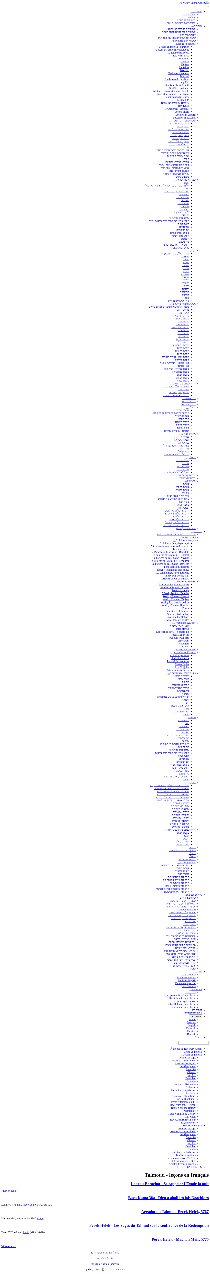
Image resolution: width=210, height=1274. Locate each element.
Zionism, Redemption (178, 614)
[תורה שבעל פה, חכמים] (171, 384)
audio (33, 1204)
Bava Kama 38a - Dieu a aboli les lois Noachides (168, 1198)
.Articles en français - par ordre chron (169, 546)
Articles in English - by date (174, 587)
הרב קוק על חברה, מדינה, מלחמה (172, 888)
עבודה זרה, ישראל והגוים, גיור (181, 936)
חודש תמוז (184, 209)
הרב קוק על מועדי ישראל (176, 513)
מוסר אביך (183, 501)
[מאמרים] (192, 532)
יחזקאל (185, 289)
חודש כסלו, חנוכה (180, 235)
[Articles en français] (174, 541)
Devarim (184, 70)
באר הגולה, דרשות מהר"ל (176, 445)
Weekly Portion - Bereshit (175, 593)
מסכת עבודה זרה (180, 371)
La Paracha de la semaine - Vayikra (171, 557)
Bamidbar (184, 67)
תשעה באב (183, 747)
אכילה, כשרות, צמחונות (177, 162)
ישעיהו (185, 283)
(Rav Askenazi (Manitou (176, 108)
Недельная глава (180, 634)
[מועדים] (187, 718)
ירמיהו (186, 286)
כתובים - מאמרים (180, 826)
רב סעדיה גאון (188, 401)
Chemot (185, 61)
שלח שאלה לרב (188, 897)
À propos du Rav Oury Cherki (180, 995)
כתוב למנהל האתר (186, 20)
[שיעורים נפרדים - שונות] (170, 121)
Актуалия (183, 640)
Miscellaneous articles (177, 620)
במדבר (185, 265)
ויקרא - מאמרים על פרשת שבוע (173, 794)
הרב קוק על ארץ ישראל (177, 522)
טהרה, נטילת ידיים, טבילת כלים (180, 950)
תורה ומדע (183, 679)
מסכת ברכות (182, 318)
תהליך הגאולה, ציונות (178, 687)
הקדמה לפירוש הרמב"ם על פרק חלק (170, 413)
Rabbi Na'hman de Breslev (175, 102)
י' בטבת (185, 238)
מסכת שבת (183, 321)
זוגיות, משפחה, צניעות (178, 156)
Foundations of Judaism (176, 611)
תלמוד (186, 835)
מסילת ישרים (182, 460)
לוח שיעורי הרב (188, 34)
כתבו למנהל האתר (105, 1258)
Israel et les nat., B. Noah (182, 1104)
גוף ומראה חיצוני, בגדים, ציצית (180, 945)
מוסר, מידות (183, 126)
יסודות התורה (182, 676)
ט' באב (185, 215)
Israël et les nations (186, 1155)
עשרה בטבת (182, 770)
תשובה (185, 682)
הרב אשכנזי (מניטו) (186, 528)
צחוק (186, 708)
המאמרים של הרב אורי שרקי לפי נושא (176, 534)
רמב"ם (192, 407)
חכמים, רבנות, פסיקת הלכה (182, 915)
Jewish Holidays (180, 590)
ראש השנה (183, 224)
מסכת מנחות (182, 377)
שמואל (185, 277)
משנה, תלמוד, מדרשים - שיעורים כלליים (169, 306)
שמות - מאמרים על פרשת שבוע (173, 791)
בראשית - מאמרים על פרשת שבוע (171, 788)
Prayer (185, 608)
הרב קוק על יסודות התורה (176, 880)
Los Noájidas (182, 667)
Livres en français (186, 977)
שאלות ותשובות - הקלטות (176, 173)
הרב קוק (191, 481)
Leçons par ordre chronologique (172, 49)
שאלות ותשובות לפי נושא (183, 900)
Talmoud (184, 76)
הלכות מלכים (182, 425)
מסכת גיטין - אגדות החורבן (175, 357)
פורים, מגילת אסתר (179, 247)
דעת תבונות (183, 466)
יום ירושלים (183, 203)
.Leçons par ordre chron (183, 1060)
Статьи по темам (179, 625)
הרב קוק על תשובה (179, 516)
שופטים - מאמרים (180, 806)
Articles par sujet (187, 1128)
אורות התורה (182, 490)
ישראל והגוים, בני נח (179, 144)
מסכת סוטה (183, 354)
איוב (187, 297)
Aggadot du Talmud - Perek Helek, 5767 (175, 1211)
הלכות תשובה (182, 422)
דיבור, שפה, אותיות (179, 135)
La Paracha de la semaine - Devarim (170, 563)
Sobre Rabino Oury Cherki (182, 1004)
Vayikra (185, 64)
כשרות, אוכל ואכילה (185, 948)
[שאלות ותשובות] (185, 895)
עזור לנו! (191, 17)
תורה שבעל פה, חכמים (184, 383)
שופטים (185, 274)
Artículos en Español (185, 652)
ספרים (199, 971)
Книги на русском (185, 983)
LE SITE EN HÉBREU (189, 1166)
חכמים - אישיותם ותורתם (176, 395)
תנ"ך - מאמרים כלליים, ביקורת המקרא (169, 785)
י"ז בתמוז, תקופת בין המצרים (174, 744)
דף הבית (198, 11)
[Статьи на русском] (173, 623)
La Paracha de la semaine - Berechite (170, 552)
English (192, 1025)
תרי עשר (184, 292)
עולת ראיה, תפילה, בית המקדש (173, 498)
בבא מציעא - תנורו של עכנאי (174, 362)
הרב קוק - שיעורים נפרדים (176, 525)
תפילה (192, 847)
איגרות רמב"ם (182, 416)
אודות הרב (196, 989)
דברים (186, 268)
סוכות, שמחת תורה (179, 764)
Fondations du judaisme (176, 79)
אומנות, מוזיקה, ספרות (184, 965)
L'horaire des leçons (178, 52)
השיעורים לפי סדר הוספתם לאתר (179, 32)
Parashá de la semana (178, 661)
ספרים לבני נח (189, 986)
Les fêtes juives (181, 55)
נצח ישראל (183, 442)
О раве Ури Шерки (185, 1001)
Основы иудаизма (179, 637)
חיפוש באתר (189, 14)
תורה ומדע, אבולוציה (178, 129)
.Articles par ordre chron (183, 1131)
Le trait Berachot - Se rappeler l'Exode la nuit (170, 1184)
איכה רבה (184, 312)
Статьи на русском (185, 622)
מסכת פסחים (182, 324)
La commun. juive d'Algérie (181, 1158)
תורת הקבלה (182, 844)
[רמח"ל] (187, 458)
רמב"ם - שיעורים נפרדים (176, 430)
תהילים (185, 295)
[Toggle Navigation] (207, 6)
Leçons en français (186, 43)
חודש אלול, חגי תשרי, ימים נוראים (172, 752)
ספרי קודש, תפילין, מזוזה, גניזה (181, 953)
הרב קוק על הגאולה (179, 519)
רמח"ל (192, 457)
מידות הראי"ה (182, 871)
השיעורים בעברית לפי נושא (182, 29)
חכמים (185, 838)
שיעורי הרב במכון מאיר (184, 40)
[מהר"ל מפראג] (180, 434)
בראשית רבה (182, 309)
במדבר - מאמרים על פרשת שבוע (172, 797)
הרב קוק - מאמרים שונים (176, 891)
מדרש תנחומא (182, 315)
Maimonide (183, 99)
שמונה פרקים (182, 410)
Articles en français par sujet (174, 543)
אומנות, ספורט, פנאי (179, 170)
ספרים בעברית (188, 974)
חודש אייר (184, 194)
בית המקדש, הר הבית (185, 930)
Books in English (187, 980)
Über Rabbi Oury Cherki (183, 1007)
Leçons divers (182, 111)
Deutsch (191, 1034)
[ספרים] (194, 972)
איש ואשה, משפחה (179, 705)
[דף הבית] (192, 12)
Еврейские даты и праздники (172, 631)
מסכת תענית (182, 339)
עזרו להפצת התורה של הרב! (105, 1252)
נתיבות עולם (183, 451)
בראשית (185, 256)
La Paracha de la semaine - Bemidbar (169, 560)
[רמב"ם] (187, 408)
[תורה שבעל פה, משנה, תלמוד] (165, 830)
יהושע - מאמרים (181, 803)
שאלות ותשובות (194, 894)
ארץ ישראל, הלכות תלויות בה (181, 927)
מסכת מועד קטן (181, 345)
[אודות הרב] (190, 990)
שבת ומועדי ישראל (186, 179)
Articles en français (186, 540)
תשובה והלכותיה (180, 132)
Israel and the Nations (178, 617)
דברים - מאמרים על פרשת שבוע (173, 800)
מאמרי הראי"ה (181, 504)
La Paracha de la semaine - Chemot (170, 555)
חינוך (186, 159)
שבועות (185, 206)
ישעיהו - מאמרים (180, 815)
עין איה (185, 492)
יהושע (186, 271)
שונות (186, 714)
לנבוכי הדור (183, 507)
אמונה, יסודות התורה (178, 123)
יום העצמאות (182, 197)
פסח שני (185, 200)
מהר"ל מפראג (189, 433)
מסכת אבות (183, 374)
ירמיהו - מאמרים (180, 818)
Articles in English (186, 581)
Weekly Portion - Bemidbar (175, 602)
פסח (187, 188)
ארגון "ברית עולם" (193, 1013)
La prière (184, 82)
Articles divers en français (175, 578)
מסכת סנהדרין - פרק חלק (176, 368)
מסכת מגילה (183, 342)
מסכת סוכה (183, 333)
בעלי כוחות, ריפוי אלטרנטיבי (181, 959)
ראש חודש (183, 720)
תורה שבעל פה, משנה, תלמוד (181, 829)
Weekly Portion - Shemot (176, 596)
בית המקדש (183, 690)
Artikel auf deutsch (186, 649)
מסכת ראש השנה (180, 327)
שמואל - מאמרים (180, 809)
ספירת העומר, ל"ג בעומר (176, 191)
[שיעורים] (192, 26)
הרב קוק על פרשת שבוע (177, 510)
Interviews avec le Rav (177, 575)
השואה (185, 699)
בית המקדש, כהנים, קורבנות (175, 153)
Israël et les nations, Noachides (173, 569)
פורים (186, 779)
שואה (186, 147)
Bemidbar (190, 1146)
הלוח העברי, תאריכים (185, 962)
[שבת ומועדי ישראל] (175, 180)
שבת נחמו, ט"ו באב (179, 218)
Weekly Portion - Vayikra (176, 599)
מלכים (186, 280)
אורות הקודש (182, 487)
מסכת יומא (183, 330)
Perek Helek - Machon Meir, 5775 (180, 1239)
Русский (191, 1028)
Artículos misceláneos (177, 670)
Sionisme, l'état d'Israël (177, 85)
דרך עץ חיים (183, 469)
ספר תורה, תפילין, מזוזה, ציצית (174, 164)
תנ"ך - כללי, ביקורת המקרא (175, 253)
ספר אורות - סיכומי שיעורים (175, 865)
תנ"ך (193, 250)
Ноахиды (184, 643)
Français (191, 1022)
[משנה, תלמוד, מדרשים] (171, 304)
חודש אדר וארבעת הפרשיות (175, 244)
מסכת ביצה (183, 336)
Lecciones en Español (184, 117)
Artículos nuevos (180, 658)
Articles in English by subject (174, 584)
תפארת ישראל (181, 439)
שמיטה (185, 693)
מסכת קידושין (182, 360)
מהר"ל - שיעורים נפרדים (176, 454)
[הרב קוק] (186, 481)
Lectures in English (186, 114)
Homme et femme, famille (182, 1101)
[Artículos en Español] (172, 653)
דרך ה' (185, 463)
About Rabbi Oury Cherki (182, 998)
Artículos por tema (179, 655)
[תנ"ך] (189, 251)
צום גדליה (184, 227)
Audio (40, 1218)
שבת (186, 182)
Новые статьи (181, 628)
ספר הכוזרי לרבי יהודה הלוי (182, 850)
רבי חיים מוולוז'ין (187, 478)
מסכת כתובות (182, 351)
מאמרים (198, 531)
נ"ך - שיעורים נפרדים (178, 300)
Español (191, 1031)
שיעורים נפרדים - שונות (184, 120)
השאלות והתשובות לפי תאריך (181, 903)
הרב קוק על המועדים (178, 877)
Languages (195, 1016)
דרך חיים (184, 448)
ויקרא (186, 262)
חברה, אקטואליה (180, 138)
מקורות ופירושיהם (187, 909)
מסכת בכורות (182, 380)
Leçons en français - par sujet (174, 46)
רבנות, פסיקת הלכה (179, 392)
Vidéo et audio (8, 1190)
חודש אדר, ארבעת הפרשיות (175, 776)
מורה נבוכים (183, 427)
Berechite (184, 58)
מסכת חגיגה (183, 348)
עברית (192, 1019)
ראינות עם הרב (181, 711)
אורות (186, 484)
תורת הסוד (183, 389)
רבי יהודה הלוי (188, 404)
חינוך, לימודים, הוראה (185, 939)
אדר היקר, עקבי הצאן (178, 495)
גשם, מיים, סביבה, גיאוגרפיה (175, 167)
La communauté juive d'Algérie (172, 572)
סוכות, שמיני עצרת (179, 232)
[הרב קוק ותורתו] (178, 863)
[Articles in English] (175, 582)
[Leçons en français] (175, 44)
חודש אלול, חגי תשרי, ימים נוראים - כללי (169, 221)
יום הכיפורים (182, 230)
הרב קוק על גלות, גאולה (177, 885)
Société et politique (179, 88)
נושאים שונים (182, 176)
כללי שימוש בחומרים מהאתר (181, 23)
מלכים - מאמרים (180, 812)
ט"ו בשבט (184, 241)
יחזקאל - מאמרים (180, 820)
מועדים (192, 717)
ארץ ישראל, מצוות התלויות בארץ (172, 150)
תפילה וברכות (189, 398)
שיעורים (198, 26)
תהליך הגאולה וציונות (178, 141)
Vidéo (25, 1204)
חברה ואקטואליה (180, 685)
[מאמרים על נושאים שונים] (168, 674)
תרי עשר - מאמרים (179, 823)
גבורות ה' (184, 436)
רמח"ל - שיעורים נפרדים (176, 472)
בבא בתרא (183, 365)
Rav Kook (183, 105)
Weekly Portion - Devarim (175, 605)
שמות (186, 259)
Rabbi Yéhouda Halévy (177, 97)
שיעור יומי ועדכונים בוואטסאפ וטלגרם (177, 37)
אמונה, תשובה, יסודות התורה (181, 906)
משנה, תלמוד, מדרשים (184, 303)
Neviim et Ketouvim (178, 73)
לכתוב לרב (197, 1010)
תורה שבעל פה (181, 841)
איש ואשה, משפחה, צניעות (182, 942)
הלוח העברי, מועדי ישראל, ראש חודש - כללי (167, 185)
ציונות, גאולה (189, 924)
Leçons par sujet (187, 1057)
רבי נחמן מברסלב (187, 475)
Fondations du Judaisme (176, 566)
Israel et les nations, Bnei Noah (173, 94)
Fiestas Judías (182, 664)
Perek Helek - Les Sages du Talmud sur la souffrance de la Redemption (149, 1225)
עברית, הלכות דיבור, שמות (182, 912)
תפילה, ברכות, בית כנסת (183, 918)
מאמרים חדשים (188, 537)
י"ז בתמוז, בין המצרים (178, 212)
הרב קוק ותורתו (188, 862)
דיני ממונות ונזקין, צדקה (184, 956)
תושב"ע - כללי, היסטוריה (176, 386)
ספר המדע (183, 419)
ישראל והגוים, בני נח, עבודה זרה (173, 696)
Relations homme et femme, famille (170, 91)
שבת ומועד (190, 921)
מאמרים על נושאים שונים (183, 673)
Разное (185, 646)
